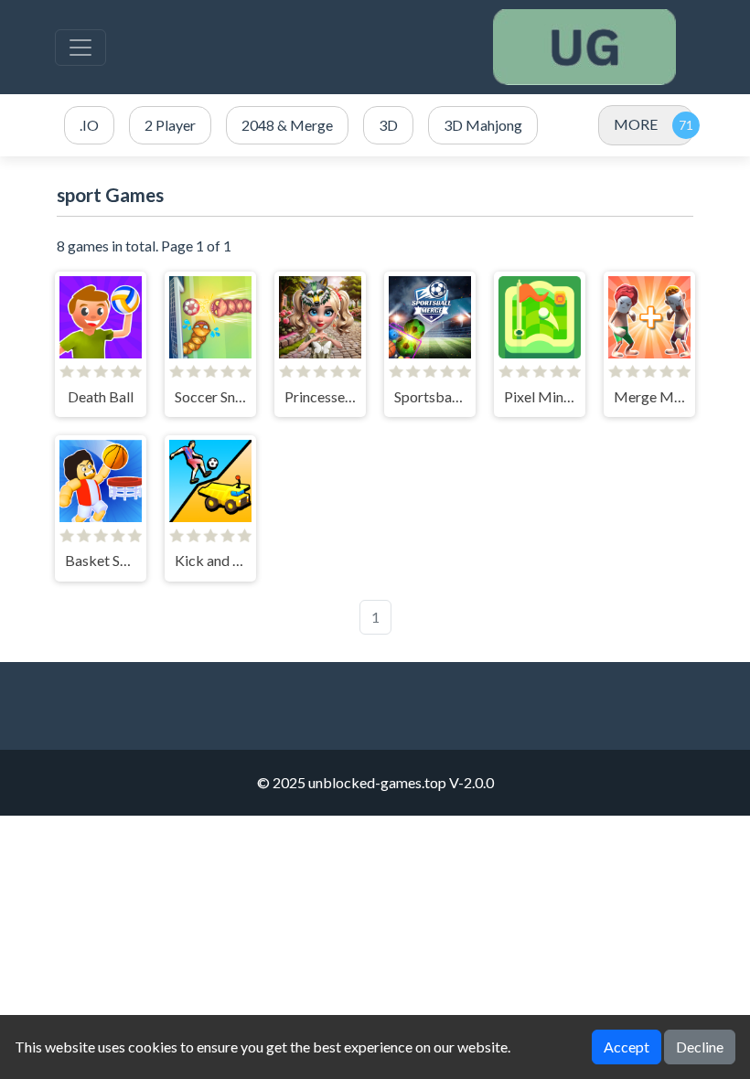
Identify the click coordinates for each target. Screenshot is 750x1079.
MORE (636, 124)
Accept (626, 1046)
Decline (699, 1046)
